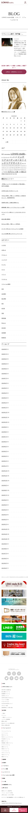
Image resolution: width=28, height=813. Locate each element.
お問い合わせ (5, 787)
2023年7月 (4, 436)
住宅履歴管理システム (7, 784)
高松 (16, 173)
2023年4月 (4, 451)
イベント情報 (5, 768)
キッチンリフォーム (6, 744)
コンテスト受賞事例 (6, 719)
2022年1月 (4, 524)
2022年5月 (4, 505)
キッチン (4, 264)
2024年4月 (4, 393)
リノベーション (5, 733)
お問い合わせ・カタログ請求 (8, 794)
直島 (10, 173)
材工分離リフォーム (6, 691)
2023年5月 (4, 446)
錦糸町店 (4, 337)
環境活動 (7, 173)
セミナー (18, 167)
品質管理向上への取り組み (7, 707)
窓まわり (4, 323)
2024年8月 (4, 373)
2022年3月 (4, 514)
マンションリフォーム (6, 731)
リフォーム (17, 169)
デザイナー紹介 (5, 705)
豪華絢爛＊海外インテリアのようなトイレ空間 (13, 207)
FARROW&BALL (7, 154)
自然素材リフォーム (6, 693)
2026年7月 (4, 354)
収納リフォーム (5, 756)
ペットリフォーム (5, 750)
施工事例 (4, 298)
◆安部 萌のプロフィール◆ (8, 111)
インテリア (13, 157)
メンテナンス (10, 169)
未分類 (3, 308)
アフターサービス (6, 157)
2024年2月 (4, 402)
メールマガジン (5, 765)
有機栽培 (3, 173)
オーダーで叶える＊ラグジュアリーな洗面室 (12, 228)
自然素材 (4, 332)
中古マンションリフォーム (7, 737)
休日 (3, 289)
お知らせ (4, 250)
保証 (7, 171)
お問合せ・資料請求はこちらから (14, 72)
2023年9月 (4, 427)
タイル (22, 167)
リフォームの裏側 (6, 284)
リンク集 (4, 781)
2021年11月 (4, 534)
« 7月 (7, 142)
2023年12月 (4, 412)
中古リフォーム (5, 735)
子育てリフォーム (5, 754)
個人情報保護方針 (10, 797)
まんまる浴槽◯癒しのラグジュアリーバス (12, 233)
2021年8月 (4, 548)
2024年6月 (4, 383)
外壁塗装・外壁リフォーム (7, 742)
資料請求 (14, 810)
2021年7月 (4, 553)
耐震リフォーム (5, 741)
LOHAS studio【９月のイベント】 (10, 190)
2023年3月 (4, 456)
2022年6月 (4, 500)
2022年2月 (4, 519)
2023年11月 (4, 417)
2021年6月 (4, 558)
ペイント (6, 169)
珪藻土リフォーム (5, 748)
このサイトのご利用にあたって (19, 797)
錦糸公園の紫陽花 (6, 219)
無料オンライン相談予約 (7, 790)
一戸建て (3, 713)
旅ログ (23, 172)
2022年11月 (4, 475)
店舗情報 (4, 759)
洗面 (3, 313)
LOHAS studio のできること (7, 697)
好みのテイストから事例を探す (8, 723)
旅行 (3, 303)
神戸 (12, 173)
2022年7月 (4, 495)
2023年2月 (4, 461)
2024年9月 (4, 368)
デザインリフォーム (6, 752)
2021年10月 (4, 539)
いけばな (4, 245)
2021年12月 (4, 529)
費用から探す (4, 721)
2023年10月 (4, 422)
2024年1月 (4, 407)
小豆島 (19, 171)
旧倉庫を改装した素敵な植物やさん (10, 202)
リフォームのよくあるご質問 (8, 775)
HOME (3, 683)
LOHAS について (5, 695)
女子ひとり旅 (13, 172)
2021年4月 (4, 568)
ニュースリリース (6, 772)
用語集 (3, 778)
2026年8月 (4, 349)
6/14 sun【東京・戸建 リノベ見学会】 (11, 224)
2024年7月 (4, 378)
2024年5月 (4, 388)
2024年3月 (4, 398)
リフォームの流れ (5, 699)
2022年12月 (4, 470)
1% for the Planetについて (7, 703)
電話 (5, 810)
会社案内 (4, 294)
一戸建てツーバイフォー (7, 717)
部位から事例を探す (6, 725)
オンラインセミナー (15, 165)
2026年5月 (4, 363)
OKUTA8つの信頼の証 (6, 689)
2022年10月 (4, 480)
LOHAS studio (8, 3)
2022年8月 (4, 490)
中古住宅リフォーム (6, 738)
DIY (3, 154)
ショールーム (12, 167)
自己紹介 (4, 328)
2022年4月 (4, 509)
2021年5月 (4, 563)
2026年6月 (4, 359)
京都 (5, 171)
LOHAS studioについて (7, 686)
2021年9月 (4, 543)
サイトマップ (4, 797)
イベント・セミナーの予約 (7, 792)
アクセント (4, 255)
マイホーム (4, 279)
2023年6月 (4, 441)
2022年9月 (4, 485)
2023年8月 (4, 432)
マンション (4, 715)
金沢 (14, 173)
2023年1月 (4, 466)
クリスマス (23, 165)
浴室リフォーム (5, 746)
